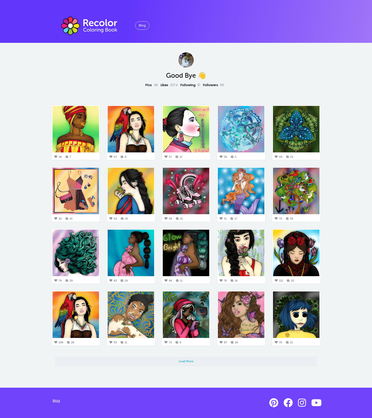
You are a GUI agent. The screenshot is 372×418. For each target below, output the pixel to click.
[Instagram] (302, 402)
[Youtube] (316, 402)
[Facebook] (288, 402)
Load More (186, 361)
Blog (142, 25)
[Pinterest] (273, 402)
